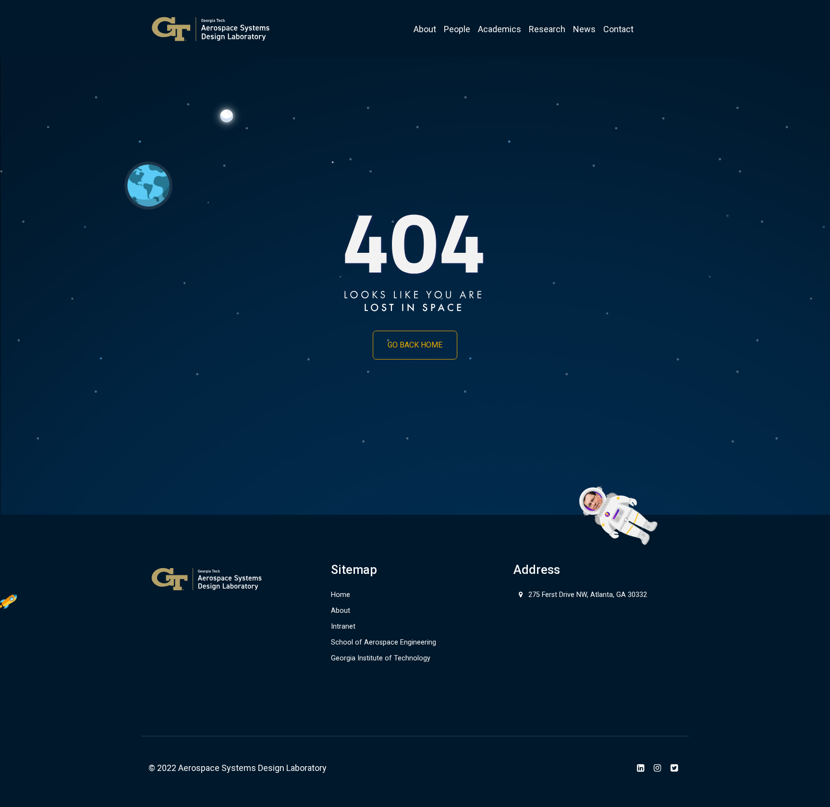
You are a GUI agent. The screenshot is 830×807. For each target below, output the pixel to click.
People (457, 29)
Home (340, 595)
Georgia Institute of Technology (380, 658)
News (584, 29)
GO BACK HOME (415, 344)
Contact (618, 29)
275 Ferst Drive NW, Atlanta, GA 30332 (587, 595)
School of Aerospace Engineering (383, 642)
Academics (499, 29)
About (425, 29)
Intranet (343, 626)
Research (547, 29)
